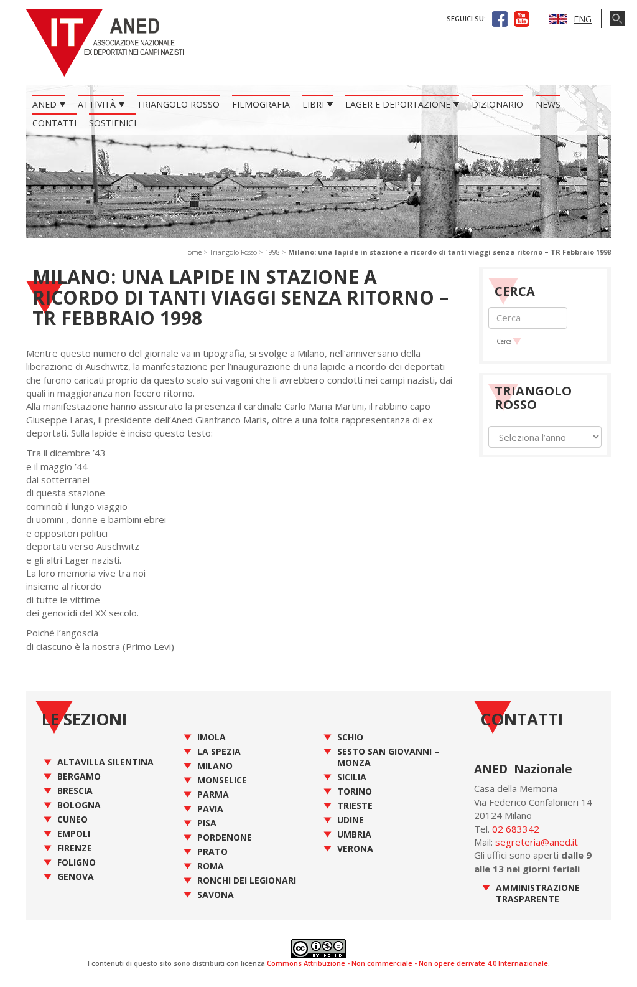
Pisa (206, 823)
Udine (350, 820)
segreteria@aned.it (536, 842)
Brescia (75, 790)
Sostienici (112, 123)
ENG (583, 19)
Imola (211, 737)
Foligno (76, 862)
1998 (272, 252)
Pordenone (224, 837)
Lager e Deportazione (397, 104)
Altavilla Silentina (105, 762)
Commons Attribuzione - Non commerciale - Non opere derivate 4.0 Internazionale (407, 963)
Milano (215, 766)
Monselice (222, 780)
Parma (213, 794)
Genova (75, 876)
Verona (355, 848)
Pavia (210, 809)
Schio (350, 737)
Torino (354, 791)
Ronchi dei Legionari (246, 880)
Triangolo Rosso (178, 104)
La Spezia (219, 751)
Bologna (79, 805)
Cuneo (72, 819)
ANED (44, 104)
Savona (215, 894)
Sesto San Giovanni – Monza (388, 756)
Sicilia (351, 777)
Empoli (73, 833)
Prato (212, 851)
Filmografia (261, 104)
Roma (210, 866)
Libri (313, 104)
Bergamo (79, 776)
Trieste (355, 805)
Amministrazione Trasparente (538, 893)
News (548, 104)
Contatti (54, 123)
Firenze (74, 848)
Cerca (504, 341)
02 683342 (515, 829)
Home (192, 252)
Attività (97, 104)
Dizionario (497, 104)
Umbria (354, 834)
